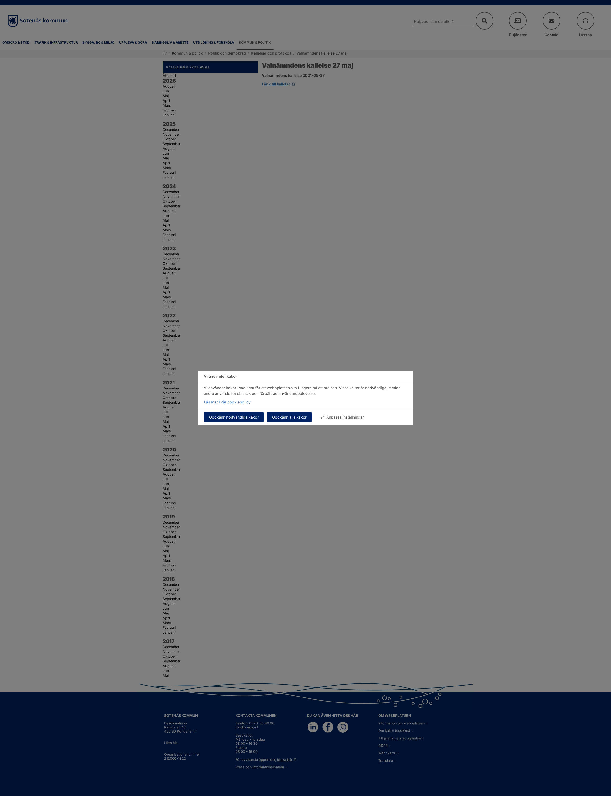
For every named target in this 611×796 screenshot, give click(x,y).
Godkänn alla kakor (289, 417)
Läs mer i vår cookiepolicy (227, 402)
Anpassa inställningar (345, 417)
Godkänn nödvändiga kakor (234, 417)
